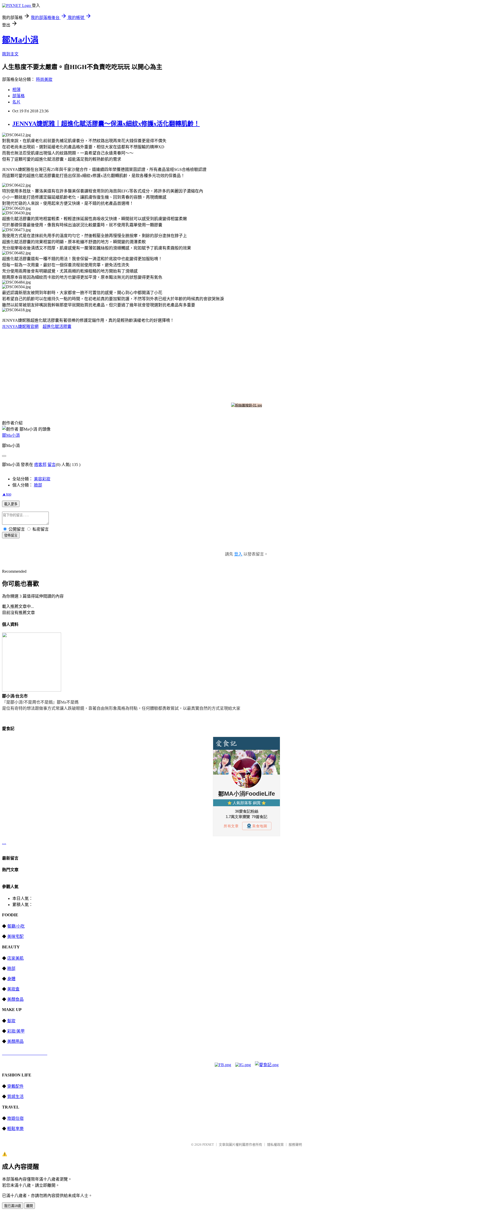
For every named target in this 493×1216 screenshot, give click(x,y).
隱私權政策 (275, 1144)
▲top (6, 494)
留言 (52, 464)
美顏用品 (15, 1041)
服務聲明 (295, 1144)
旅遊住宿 (15, 1118)
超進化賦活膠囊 (57, 326)
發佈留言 (10, 535)
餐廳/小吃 (16, 926)
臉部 (38, 485)
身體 (11, 979)
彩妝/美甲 (16, 1031)
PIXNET (208, 1144)
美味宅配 (15, 936)
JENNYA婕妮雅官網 (20, 326)
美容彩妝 (42, 479)
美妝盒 (13, 989)
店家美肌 (15, 958)
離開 (29, 1206)
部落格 (18, 96)
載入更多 (10, 504)
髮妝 (11, 1021)
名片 (16, 102)
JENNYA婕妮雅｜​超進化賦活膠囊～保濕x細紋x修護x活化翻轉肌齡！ (106, 123)
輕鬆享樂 (15, 1128)
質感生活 (15, 1096)
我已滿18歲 (12, 1206)
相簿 (16, 89)
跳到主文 (10, 54)
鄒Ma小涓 (20, 39)
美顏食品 (15, 999)
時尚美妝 (44, 79)
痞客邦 (40, 464)
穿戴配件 (15, 1086)
